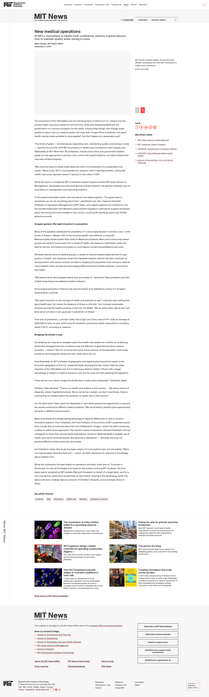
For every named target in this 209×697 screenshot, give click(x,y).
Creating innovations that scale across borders (155, 571)
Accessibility (30, 690)
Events (29, 687)
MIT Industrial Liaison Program (152, 144)
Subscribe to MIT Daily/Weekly (158, 626)
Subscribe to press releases (158, 634)
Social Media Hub (42, 690)
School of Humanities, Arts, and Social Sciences (59, 642)
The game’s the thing (149, 546)
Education (68, 5)
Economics (58, 499)
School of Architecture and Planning (54, 635)
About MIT (143, 5)
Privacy (21, 690)
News (126, 5)
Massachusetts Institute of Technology (33, 682)
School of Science (45, 649)
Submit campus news (158, 642)
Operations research (99, 499)
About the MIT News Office (47, 661)
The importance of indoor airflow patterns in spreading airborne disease (81, 525)
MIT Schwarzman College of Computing (55, 652)
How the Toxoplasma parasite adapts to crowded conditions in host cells (81, 572)
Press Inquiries (41, 666)
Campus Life (116, 5)
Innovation (88, 5)
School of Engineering (47, 638)
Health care (71, 499)
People (36, 687)
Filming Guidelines (76, 666)
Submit (175, 20)
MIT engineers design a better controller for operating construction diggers (83, 549)
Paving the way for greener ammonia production (158, 523)
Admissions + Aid (102, 5)
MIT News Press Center (79, 661)
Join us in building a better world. (193, 685)
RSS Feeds (106, 666)
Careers (43, 687)
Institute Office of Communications (106, 625)
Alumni (134, 5)
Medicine (83, 499)
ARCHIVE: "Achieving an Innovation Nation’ (157, 149)
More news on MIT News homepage (51, 596)
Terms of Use (107, 661)
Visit (20, 687)
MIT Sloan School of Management (153, 140)
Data (49, 499)
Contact (50, 687)
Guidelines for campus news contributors (158, 651)
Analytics (39, 499)
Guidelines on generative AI (158, 660)
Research (78, 5)
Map (24, 687)
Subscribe (128, 20)
